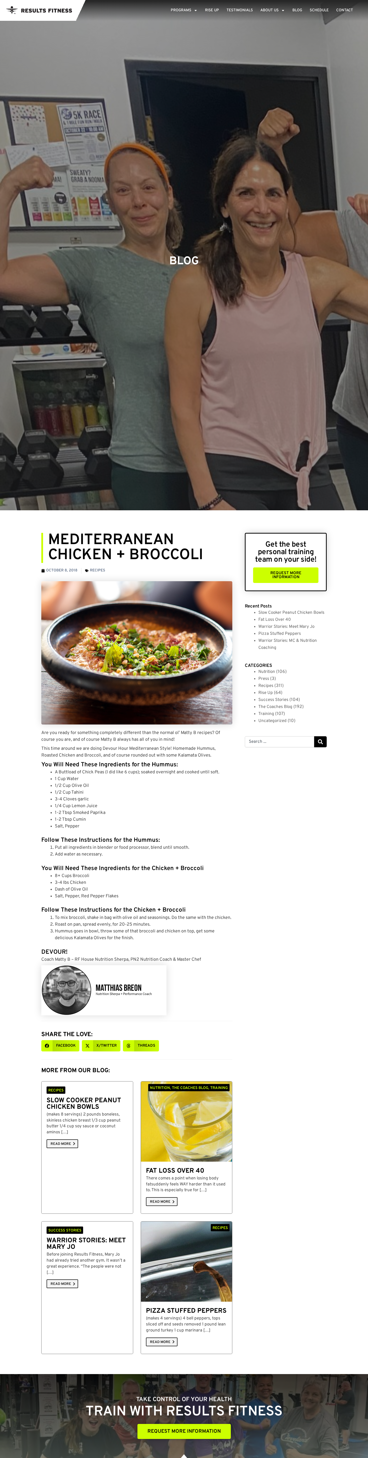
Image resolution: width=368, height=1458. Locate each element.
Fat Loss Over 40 (175, 1171)
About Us (269, 10)
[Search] (320, 741)
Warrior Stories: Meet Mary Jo (86, 1244)
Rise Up (212, 10)
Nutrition (266, 672)
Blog (297, 10)
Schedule (319, 10)
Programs (181, 10)
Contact (344, 10)
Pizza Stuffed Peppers (186, 1311)
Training (266, 714)
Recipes (97, 570)
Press (263, 679)
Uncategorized (272, 721)
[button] (60, 1045)
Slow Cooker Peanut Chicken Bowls (84, 1104)
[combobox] (279, 741)
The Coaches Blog (275, 707)
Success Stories (273, 700)
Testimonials (240, 10)
